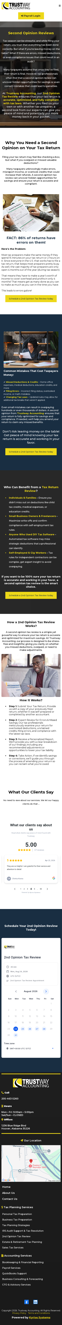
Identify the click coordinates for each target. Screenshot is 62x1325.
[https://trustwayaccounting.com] (15, 5)
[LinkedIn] (35, 1302)
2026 (34, 991)
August (27, 991)
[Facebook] (26, 1302)
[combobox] (30, 1048)
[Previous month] (16, 992)
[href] (31, 1163)
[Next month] (46, 992)
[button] (60, 5)
